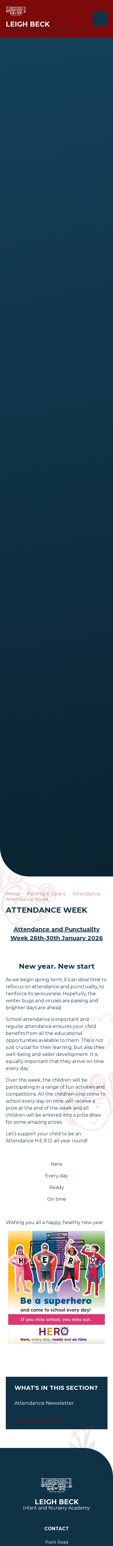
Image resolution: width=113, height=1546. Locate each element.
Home (13, 894)
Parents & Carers (46, 894)
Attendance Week (27, 899)
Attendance (86, 894)
